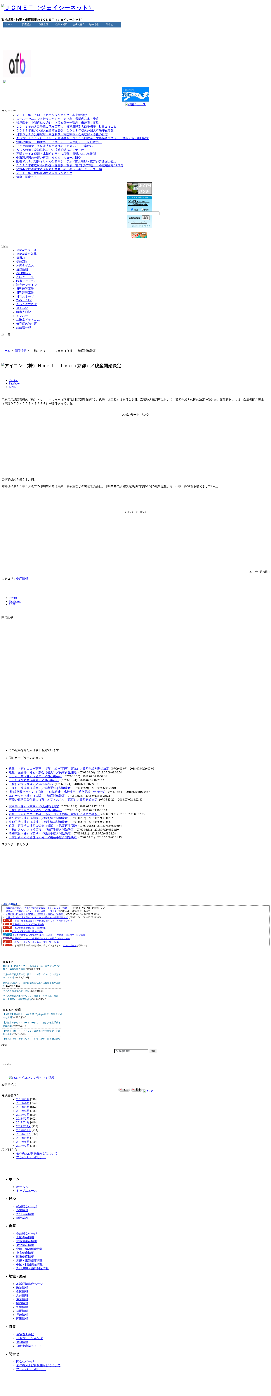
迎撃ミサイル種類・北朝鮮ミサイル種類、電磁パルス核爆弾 (56, 153)
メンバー (22, 315)
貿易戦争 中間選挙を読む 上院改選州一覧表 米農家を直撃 (57, 122)
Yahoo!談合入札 (26, 253)
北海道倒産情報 (26, 1241)
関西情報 (22, 1303)
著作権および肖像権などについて (38, 1365)
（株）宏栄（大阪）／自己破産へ (31, 784)
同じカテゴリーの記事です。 (28, 757)
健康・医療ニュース (29, 177)
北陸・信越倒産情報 (29, 1248)
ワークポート (70, 945)
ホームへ (22, 1186)
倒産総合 (27, 24)
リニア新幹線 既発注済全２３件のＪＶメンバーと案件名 (54, 146)
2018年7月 (22, 1099)
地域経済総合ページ (29, 1283)
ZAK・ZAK (24, 300)
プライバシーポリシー (31, 1157)
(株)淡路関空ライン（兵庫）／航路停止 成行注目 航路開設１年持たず (57, 791)
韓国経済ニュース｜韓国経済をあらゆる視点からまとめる (41, 938)
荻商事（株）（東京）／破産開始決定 (34, 806)
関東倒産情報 (25, 1256)
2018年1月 (22, 1122)
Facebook (15, 383)
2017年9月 (22, 1137)
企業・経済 (61, 24)
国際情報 (22, 1318)
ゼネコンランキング (29, 1338)
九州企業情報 (25, 1214)
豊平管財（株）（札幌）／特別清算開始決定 (38, 818)
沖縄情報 (22, 1307)
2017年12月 (23, 1126)
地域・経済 (78, 24)
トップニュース (26, 1190)
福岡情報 (22, 1310)
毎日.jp (20, 257)
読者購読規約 (134, 218)
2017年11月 (23, 1130)
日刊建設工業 (25, 288)
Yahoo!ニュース (26, 250)
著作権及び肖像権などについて (37, 1153)
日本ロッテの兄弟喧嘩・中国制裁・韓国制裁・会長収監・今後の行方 (62, 134)
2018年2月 (22, 1118)
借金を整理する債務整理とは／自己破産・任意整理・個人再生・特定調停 (48, 935)
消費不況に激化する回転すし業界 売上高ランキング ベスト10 (59, 169)
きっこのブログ (26, 304)
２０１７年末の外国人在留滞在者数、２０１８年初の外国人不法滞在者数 (65, 130)
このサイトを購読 (42, 1077)
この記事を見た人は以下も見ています (34, 750)
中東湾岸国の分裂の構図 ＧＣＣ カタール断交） (50, 157)
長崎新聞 (22, 261)
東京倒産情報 (25, 1252)
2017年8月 (22, 1141)
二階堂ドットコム (28, 319)
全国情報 (22, 1291)
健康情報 (22, 1342)
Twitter (13, 380)
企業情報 (22, 1210)
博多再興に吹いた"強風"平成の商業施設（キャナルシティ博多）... (38, 908)
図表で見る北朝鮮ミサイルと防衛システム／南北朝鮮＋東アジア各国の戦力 (66, 161)
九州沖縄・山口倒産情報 (32, 1268)
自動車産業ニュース (29, 1345)
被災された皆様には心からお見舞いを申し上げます (31, 911)
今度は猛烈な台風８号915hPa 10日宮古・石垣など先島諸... (35, 914)
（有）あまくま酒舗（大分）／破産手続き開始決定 (43, 837)
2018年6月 (22, 1103)
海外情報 (94, 24)
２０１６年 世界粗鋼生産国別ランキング (44, 173)
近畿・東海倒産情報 (29, 1260)
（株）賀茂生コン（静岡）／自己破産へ (35, 810)
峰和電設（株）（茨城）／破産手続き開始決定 (40, 833)
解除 (146, 210)
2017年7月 (22, 1145)
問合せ (109, 24)
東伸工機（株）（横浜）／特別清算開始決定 (38, 821)
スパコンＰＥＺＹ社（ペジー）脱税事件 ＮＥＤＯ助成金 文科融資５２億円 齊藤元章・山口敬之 (82, 138)
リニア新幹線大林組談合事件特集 (29, 928)
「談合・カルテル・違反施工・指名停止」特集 (35, 942)
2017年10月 (23, 1134)
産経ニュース (25, 277)
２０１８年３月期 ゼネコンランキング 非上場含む (51, 115)
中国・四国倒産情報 (29, 1264)
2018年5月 (22, 1107)
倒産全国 (43, 24)
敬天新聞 (22, 308)
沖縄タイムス (25, 265)
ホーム (8, 24)
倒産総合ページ (26, 1233)
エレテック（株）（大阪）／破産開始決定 (37, 795)
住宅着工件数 (25, 1334)
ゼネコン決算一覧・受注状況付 (27, 931)
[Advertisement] (135, 35)
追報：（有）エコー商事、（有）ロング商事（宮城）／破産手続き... (54, 814)
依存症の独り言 (26, 323)
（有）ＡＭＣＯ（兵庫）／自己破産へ (34, 780)
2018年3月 (22, 1114)
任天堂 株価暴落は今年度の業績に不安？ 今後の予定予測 (42, 921)
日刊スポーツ (25, 296)
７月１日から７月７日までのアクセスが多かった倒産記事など (37, 917)
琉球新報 (22, 269)
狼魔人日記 (23, 312)
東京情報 (22, 1299)
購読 (136, 210)
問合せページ (25, 1361)
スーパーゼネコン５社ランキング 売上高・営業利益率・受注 (57, 118)
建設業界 (22, 1218)
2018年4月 (22, 1110)
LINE (12, 386)
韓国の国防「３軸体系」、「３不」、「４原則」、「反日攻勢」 (59, 142)
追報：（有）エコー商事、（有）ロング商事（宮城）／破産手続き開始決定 (59, 768)
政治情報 (22, 1287)
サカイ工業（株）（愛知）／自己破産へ (35, 776)
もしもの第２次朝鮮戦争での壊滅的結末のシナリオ (50, 149)
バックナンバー (139, 222)
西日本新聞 (23, 273)
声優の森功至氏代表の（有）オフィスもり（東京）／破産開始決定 (53, 799)
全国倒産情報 (25, 1237)
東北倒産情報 (25, 1245)
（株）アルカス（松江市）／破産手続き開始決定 (41, 829)
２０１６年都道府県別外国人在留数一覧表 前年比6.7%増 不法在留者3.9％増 (69, 165)
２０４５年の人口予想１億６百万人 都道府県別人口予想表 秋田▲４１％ (66, 126)
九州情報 (22, 1295)
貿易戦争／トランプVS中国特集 (28, 924)
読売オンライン (26, 284)
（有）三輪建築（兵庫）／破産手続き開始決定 (40, 787)
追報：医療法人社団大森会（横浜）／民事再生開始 (43, 772)
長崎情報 (22, 1314)
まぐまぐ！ (145, 226)
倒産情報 (21, 350)
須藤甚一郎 (23, 327)
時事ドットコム (26, 281)
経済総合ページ (26, 1206)
